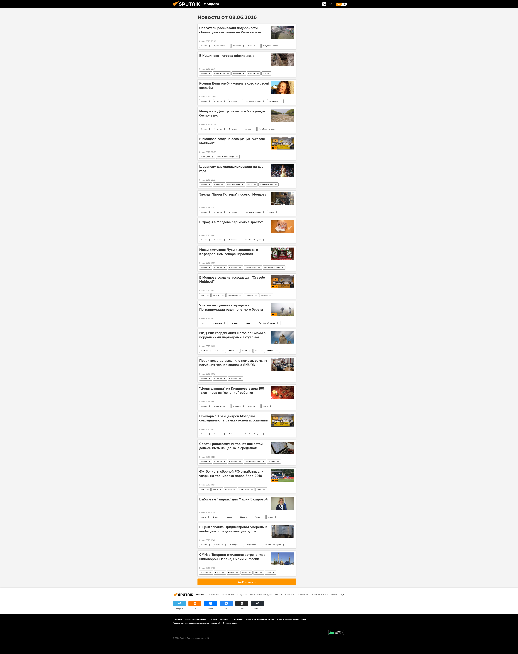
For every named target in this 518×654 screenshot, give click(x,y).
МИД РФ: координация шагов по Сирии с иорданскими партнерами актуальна (232, 335)
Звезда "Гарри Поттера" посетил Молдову (232, 194)
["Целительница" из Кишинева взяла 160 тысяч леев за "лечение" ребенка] (282, 392)
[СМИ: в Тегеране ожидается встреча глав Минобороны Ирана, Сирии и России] (282, 558)
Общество (218, 101)
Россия (244, 351)
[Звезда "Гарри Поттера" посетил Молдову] (282, 198)
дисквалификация (266, 184)
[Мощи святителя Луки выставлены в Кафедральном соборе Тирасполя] (282, 254)
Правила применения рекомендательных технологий (196, 623)
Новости (203, 46)
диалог (270, 517)
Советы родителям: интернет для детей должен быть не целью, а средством (231, 446)
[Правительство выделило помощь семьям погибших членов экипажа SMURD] (282, 364)
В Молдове (237, 46)
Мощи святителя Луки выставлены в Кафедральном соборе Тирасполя (228, 252)
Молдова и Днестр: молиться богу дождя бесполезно (232, 113)
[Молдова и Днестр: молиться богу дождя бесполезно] (282, 115)
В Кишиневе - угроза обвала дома (227, 55)
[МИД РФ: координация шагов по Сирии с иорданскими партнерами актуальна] (282, 337)
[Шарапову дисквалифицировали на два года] (282, 170)
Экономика (218, 545)
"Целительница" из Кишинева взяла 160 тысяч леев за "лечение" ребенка (231, 390)
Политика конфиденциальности (260, 619)
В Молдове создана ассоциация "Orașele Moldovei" (232, 141)
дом (264, 73)
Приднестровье (250, 267)
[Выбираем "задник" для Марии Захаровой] (282, 503)
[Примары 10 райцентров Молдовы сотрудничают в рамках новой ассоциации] (282, 420)
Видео (202, 295)
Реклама (213, 619)
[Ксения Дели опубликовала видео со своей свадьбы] (282, 87)
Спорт (259, 489)
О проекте (177, 619)
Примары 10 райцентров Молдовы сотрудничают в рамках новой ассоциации (233, 418)
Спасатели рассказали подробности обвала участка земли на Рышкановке (230, 30)
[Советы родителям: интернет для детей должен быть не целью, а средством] (282, 448)
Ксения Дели (273, 101)
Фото (202, 323)
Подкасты (290, 594)
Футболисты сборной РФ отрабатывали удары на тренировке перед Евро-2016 (231, 473)
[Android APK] (336, 633)
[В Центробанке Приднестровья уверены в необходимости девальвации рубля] (282, 531)
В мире (216, 184)
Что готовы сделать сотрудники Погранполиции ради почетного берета (231, 307)
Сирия (257, 351)
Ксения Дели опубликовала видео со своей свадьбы (234, 85)
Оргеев (271, 212)
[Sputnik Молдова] (187, 7)
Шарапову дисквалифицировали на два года (231, 168)
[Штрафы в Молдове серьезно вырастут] (282, 226)
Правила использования (195, 619)
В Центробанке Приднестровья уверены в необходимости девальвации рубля (233, 529)
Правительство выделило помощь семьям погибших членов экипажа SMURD (233, 362)
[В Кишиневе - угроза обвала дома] (282, 59)
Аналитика (304, 594)
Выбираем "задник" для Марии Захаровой (233, 499)
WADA (249, 184)
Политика (204, 351)
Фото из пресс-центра (225, 157)
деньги (265, 406)
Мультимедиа (233, 295)
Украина (248, 129)
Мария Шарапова (233, 184)
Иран (256, 572)
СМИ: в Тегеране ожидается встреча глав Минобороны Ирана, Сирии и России (232, 556)
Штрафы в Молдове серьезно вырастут (231, 222)
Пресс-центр (205, 157)
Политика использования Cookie (291, 619)
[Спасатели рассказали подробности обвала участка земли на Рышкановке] (282, 32)
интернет (271, 461)
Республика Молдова (271, 46)
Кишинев (251, 46)
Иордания (270, 351)
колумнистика (320, 594)
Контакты (224, 619)
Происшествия (219, 46)
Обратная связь (230, 623)
